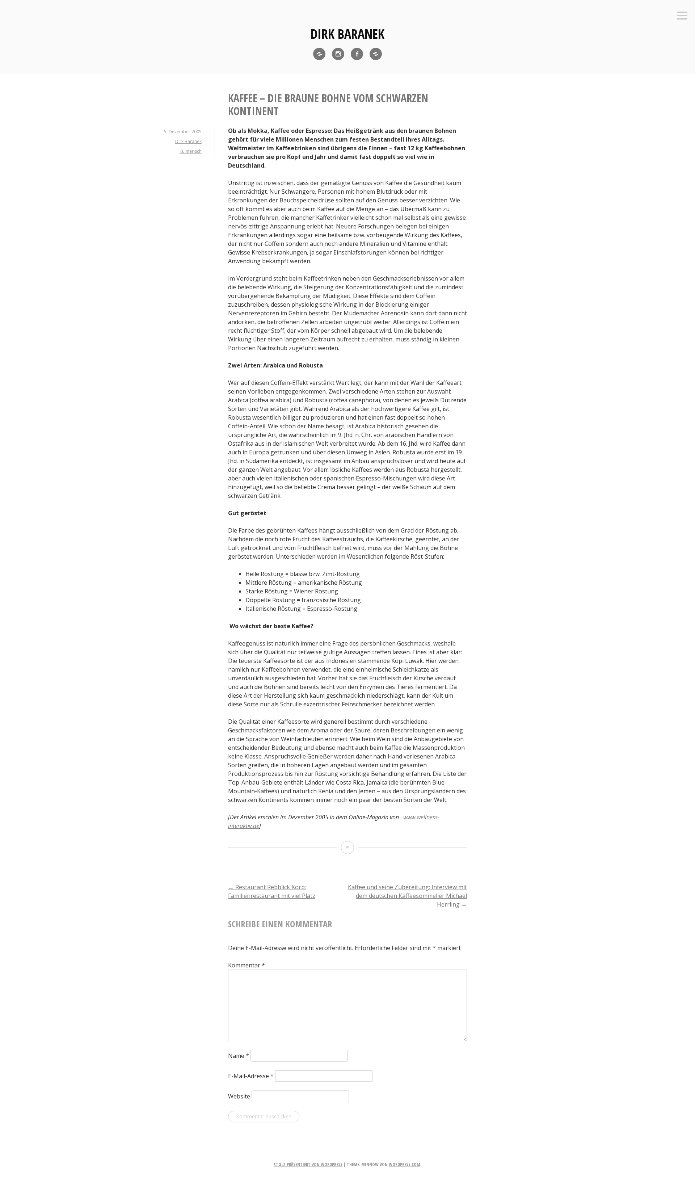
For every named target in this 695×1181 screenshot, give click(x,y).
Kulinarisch (191, 151)
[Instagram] (338, 54)
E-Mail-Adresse (251, 1076)
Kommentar (246, 965)
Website (239, 1096)
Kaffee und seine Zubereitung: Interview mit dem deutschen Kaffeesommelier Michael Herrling (407, 895)
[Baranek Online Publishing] (375, 54)
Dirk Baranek (347, 34)
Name (238, 1056)
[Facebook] (357, 54)
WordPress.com (404, 1164)
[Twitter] (319, 54)
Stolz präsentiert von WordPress (308, 1164)
